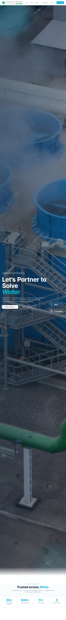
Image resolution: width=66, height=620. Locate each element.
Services (37, 2)
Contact (51, 2)
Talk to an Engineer (27, 307)
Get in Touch (60, 2)
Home (27, 2)
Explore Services (9, 307)
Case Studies (45, 2)
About (31, 2)
